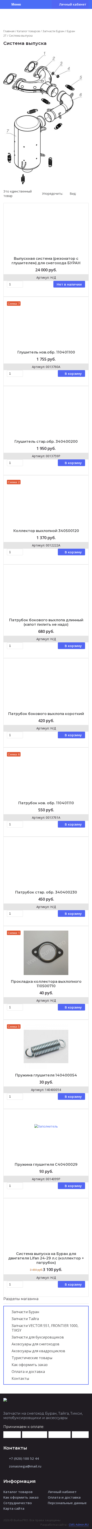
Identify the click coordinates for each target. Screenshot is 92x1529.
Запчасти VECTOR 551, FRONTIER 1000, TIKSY (45, 1328)
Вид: (73, 193)
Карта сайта (13, 1508)
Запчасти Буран (53, 31)
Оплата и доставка (28, 1371)
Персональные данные (67, 1503)
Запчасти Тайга (25, 1318)
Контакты (20, 1378)
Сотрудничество (17, 1503)
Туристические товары (32, 1357)
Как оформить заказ (30, 1364)
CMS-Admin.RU (79, 1525)
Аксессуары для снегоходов (35, 1344)
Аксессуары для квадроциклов (38, 1350)
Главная (9, 31)
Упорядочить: (52, 193)
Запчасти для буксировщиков (38, 1337)
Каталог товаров (28, 31)
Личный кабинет (62, 1491)
